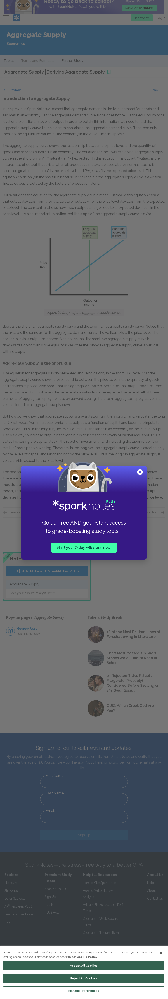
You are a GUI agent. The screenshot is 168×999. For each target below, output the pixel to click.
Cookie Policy (87, 957)
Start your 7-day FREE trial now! (84, 547)
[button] (140, 472)
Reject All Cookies (83, 978)
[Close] (161, 953)
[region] (84, 972)
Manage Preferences (83, 990)
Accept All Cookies (84, 965)
